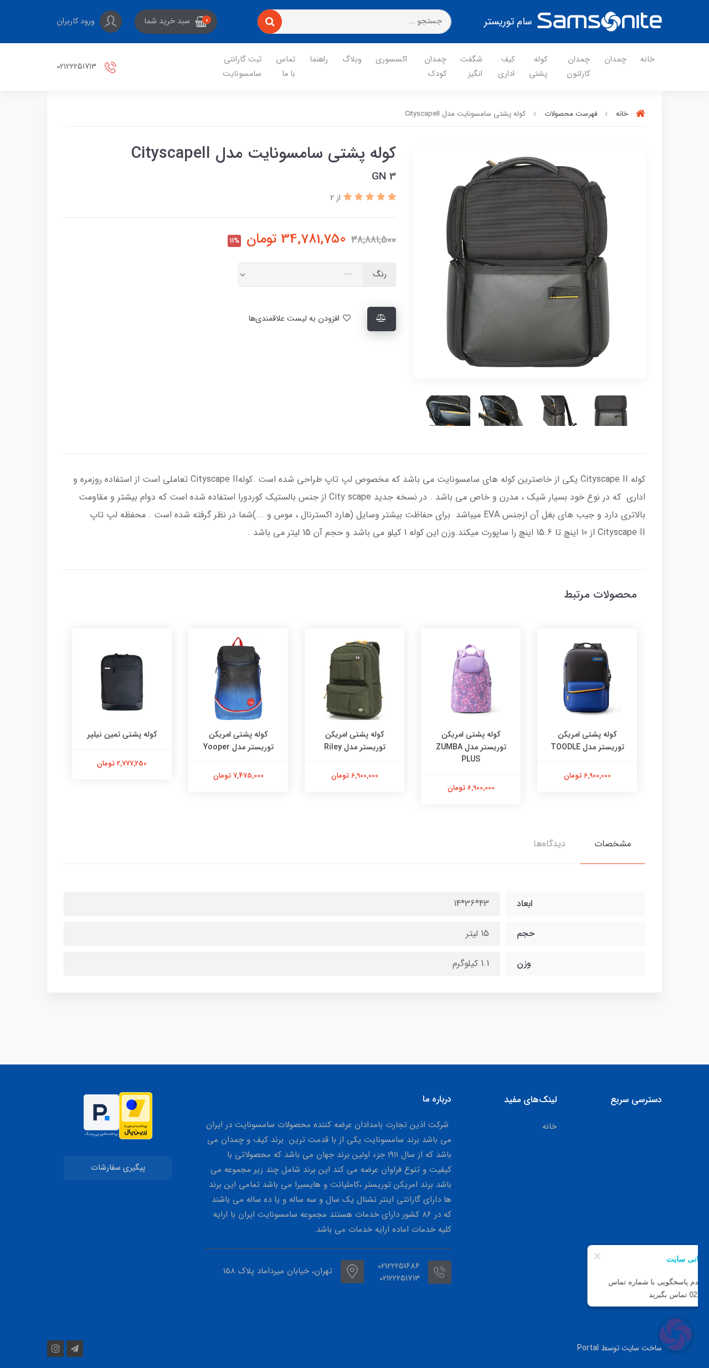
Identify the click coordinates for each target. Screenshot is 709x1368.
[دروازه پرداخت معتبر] (135, 1115)
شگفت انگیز (471, 66)
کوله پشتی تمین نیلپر (238, 734)
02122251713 (77, 66)
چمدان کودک (435, 66)
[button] (176, 21)
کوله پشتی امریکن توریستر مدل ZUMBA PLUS (587, 746)
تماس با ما (285, 66)
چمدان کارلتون (578, 66)
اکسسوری (391, 59)
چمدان (615, 59)
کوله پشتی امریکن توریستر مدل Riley (471, 740)
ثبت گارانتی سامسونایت (242, 66)
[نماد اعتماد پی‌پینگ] (101, 1115)
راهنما (319, 59)
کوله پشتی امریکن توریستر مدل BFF (122, 740)
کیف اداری (506, 66)
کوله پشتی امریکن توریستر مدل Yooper (355, 740)
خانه (647, 59)
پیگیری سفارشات (118, 1167)
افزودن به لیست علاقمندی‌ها (295, 318)
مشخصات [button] (612, 844)
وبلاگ (352, 59)
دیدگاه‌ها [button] (549, 844)
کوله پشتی (538, 66)
